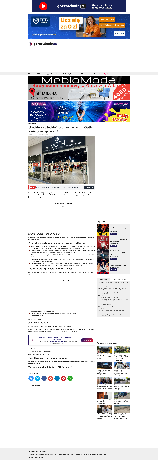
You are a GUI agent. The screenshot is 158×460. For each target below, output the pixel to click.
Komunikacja (62, 74)
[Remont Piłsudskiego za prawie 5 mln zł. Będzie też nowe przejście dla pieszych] (122, 380)
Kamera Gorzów (49, 454)
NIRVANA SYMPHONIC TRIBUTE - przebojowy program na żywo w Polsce (119, 227)
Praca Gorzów (70, 454)
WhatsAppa (61, 341)
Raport (106, 74)
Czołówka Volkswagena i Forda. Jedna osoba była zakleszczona (112, 311)
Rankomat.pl (93, 454)
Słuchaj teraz (90, 187)
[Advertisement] (79, 60)
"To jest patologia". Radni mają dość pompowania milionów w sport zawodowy (114, 292)
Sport (78, 74)
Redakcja (31, 454)
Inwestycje (47, 74)
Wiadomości (31, 74)
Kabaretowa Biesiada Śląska (118, 265)
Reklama (99, 74)
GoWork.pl (86, 454)
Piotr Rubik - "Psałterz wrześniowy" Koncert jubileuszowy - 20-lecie (120, 252)
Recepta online (78, 454)
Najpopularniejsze (120, 279)
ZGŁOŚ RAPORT (87, 340)
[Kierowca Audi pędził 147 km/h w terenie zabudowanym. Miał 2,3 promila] (104, 349)
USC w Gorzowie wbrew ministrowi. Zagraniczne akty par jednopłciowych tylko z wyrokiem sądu (114, 296)
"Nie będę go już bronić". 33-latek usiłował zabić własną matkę (113, 307)
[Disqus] (61, 409)
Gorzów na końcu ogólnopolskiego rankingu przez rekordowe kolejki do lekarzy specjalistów (115, 300)
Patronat (42, 454)
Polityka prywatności (102, 454)
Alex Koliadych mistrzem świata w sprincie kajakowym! (113, 286)
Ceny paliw (93, 74)
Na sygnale (54, 74)
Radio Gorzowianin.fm (60, 454)
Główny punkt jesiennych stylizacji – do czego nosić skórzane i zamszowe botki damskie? (115, 315)
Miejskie (39, 74)
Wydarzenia (71, 74)
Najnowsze (103, 279)
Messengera (53, 341)
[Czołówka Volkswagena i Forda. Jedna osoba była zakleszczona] (122, 395)
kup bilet (113, 234)
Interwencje (84, 74)
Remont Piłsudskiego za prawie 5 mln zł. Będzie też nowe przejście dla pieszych (114, 304)
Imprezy (101, 222)
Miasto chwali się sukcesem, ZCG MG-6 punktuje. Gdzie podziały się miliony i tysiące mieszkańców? (113, 289)
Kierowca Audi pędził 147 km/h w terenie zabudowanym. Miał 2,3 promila (114, 283)
